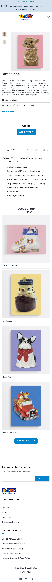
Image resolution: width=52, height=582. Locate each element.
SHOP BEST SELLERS (26, 440)
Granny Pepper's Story (12, 548)
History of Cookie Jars (12, 553)
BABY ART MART (24, 568)
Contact (6, 507)
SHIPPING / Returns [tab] (37, 149)
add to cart (26, 132)
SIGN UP (42, 478)
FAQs (4, 512)
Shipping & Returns (11, 522)
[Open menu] (6, 17)
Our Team (6, 517)
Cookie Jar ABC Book (12, 539)
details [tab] (11, 149)
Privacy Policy (26, 572)
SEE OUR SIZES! (8, 112)
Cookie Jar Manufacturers (14, 543)
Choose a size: (9, 100)
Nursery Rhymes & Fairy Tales (16, 558)
